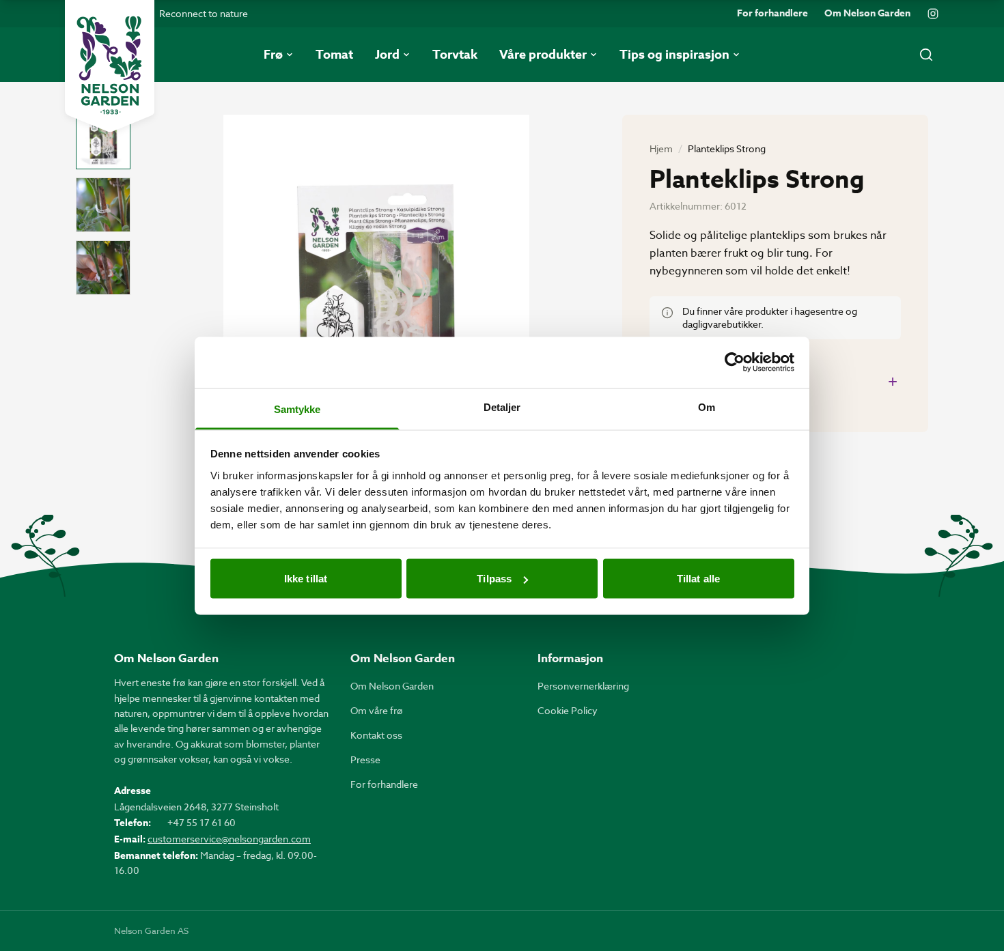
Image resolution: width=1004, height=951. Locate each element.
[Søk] (926, 55)
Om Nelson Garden (867, 13)
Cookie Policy (568, 710)
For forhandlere (772, 13)
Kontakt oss (376, 734)
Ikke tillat (305, 578)
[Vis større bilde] (376, 318)
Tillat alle (698, 578)
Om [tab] (706, 406)
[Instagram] (933, 14)
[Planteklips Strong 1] (103, 142)
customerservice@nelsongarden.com (229, 838)
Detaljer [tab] (502, 406)
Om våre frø (376, 710)
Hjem (661, 148)
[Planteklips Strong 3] (103, 267)
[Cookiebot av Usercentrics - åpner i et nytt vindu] (734, 362)
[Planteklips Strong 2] (103, 205)
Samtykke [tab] (297, 408)
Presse (365, 759)
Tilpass (494, 578)
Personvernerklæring (583, 685)
